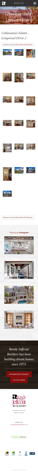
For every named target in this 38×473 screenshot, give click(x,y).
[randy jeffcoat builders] (19, 401)
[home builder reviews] (19, 437)
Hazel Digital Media (22, 470)
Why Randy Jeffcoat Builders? (19, 374)
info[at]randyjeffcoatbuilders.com (19, 424)
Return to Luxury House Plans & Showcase (18, 44)
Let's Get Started (19, 380)
